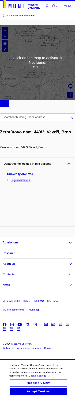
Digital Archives (20, 180)
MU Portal (52, 301)
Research (9, 253)
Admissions (10, 242)
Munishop (34, 309)
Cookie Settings (37, 375)
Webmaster (9, 348)
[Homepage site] (21, 5)
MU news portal (11, 301)
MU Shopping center (14, 309)
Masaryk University (21, 343)
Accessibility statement (29, 348)
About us (9, 263)
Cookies (48, 348)
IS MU (26, 301)
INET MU (39, 301)
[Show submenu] (67, 242)
